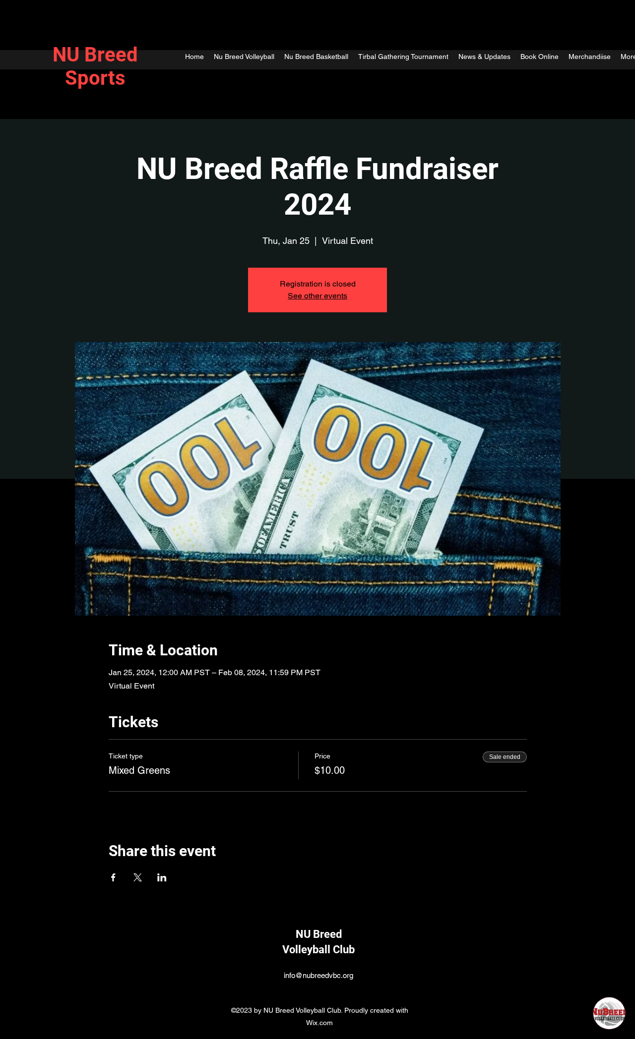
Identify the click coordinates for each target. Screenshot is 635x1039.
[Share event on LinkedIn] (162, 877)
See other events (317, 295)
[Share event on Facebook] (113, 877)
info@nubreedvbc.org (318, 975)
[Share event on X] (137, 877)
